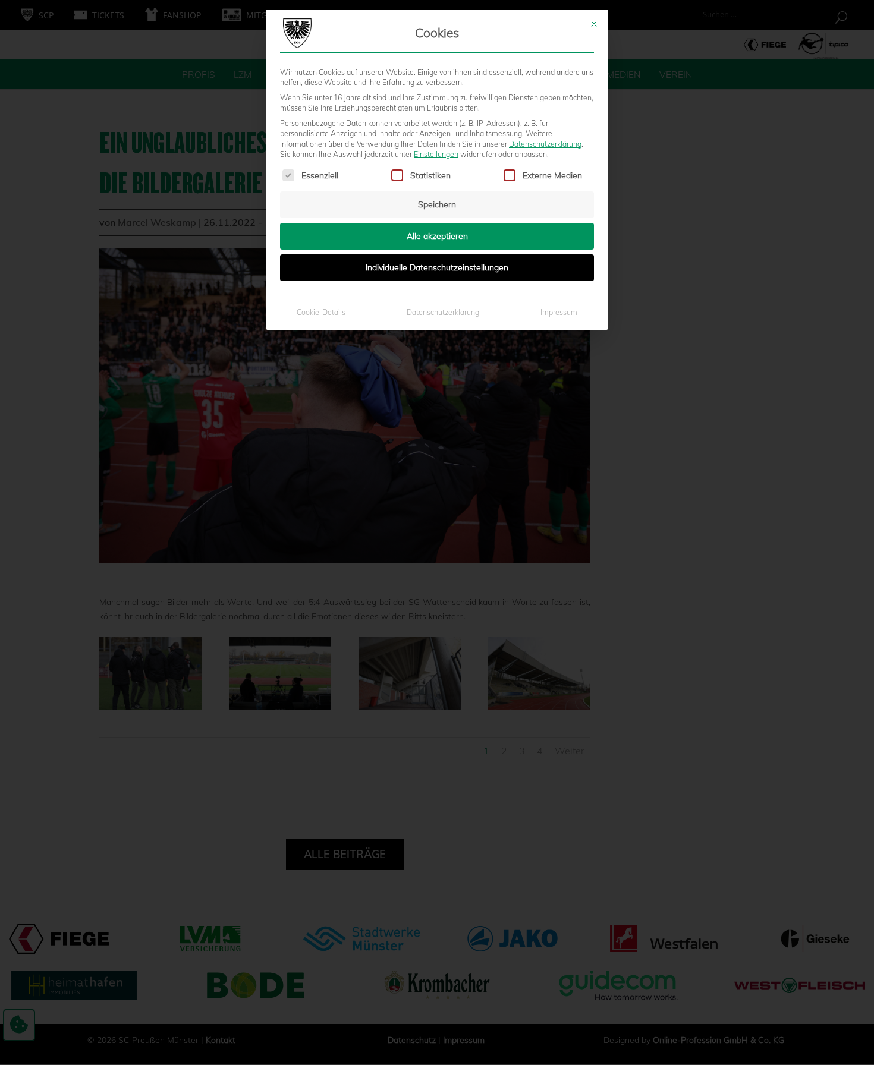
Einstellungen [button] (436, 154)
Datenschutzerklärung (545, 144)
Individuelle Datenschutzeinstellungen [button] (437, 267)
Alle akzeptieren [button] (437, 236)
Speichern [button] (437, 204)
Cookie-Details (321, 312)
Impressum (558, 312)
